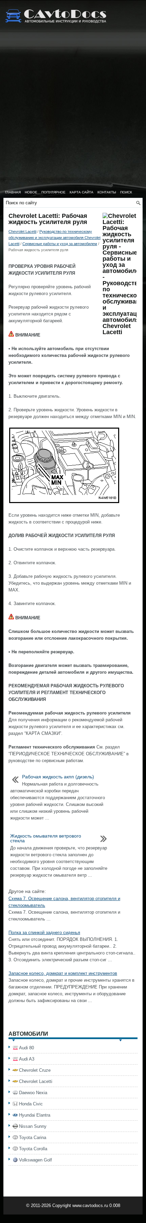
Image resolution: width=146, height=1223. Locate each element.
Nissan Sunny (33, 1126)
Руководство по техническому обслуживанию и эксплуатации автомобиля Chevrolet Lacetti (54, 237)
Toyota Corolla (33, 1148)
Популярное (53, 192)
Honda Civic (31, 1103)
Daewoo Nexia (33, 1092)
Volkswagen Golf (35, 1159)
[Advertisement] (73, 110)
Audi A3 (26, 1059)
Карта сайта (81, 192)
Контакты (106, 192)
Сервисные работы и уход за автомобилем (59, 244)
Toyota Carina (32, 1137)
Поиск (126, 192)
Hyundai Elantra (34, 1115)
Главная (13, 192)
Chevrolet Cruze (35, 1070)
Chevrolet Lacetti (22, 231)
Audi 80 (26, 1047)
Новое (31, 192)
